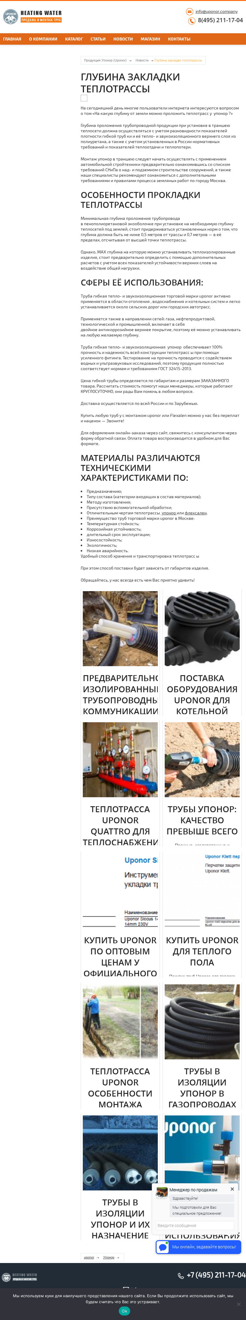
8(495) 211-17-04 (220, 20)
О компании (43, 38)
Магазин (150, 38)
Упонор (108, 1257)
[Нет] (239, 1304)
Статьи (98, 38)
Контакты (179, 38)
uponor (89, 1257)
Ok (124, 1311)
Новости (123, 38)
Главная (12, 38)
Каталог (74, 38)
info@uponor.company (217, 11)
